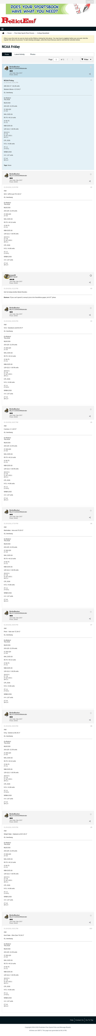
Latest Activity (20, 54)
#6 (91, 523)
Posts (7, 54)
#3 (91, 288)
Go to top (89, 1020)
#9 (91, 827)
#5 (91, 422)
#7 (91, 625)
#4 (91, 321)
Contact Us (79, 1020)
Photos (32, 54)
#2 (91, 187)
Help (71, 1020)
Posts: (11, 75)
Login (88, 2)
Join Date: (12, 73)
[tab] (7, 54)
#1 (91, 80)
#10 (91, 928)
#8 (91, 726)
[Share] (89, 74)
